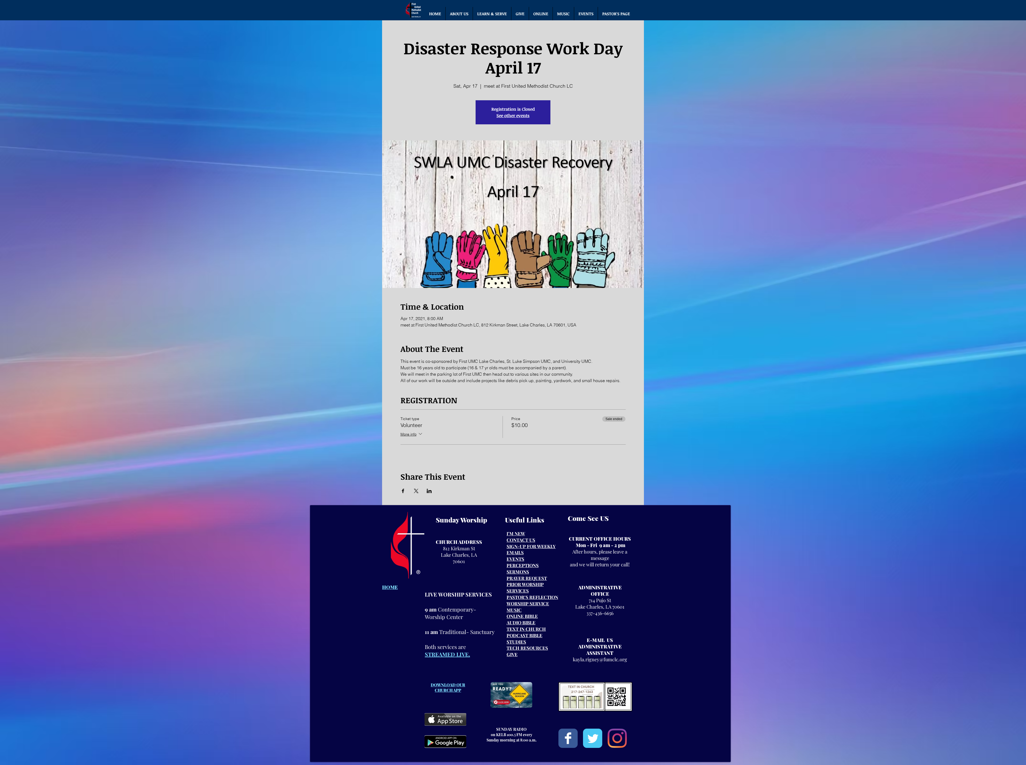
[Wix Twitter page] (592, 738)
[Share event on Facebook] (403, 491)
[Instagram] (617, 738)
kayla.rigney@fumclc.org (600, 659)
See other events (513, 115)
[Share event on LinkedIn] (429, 491)
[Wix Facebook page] (568, 738)
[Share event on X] (416, 491)
